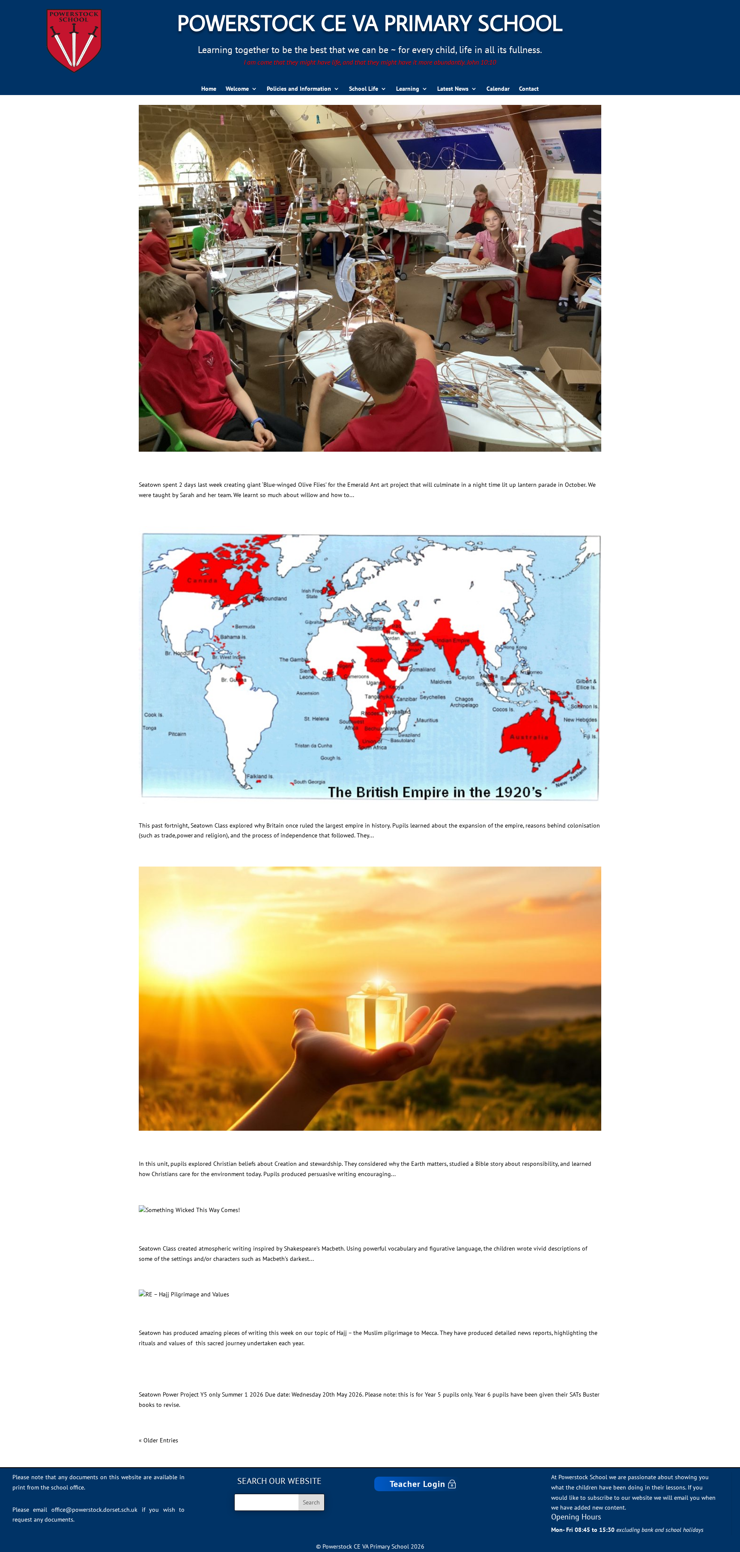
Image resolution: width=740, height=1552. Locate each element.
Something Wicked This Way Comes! (224, 1234)
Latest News (452, 89)
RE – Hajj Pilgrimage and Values (215, 1318)
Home (208, 89)
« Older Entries (158, 1440)
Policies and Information (299, 89)
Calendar (498, 89)
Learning (407, 89)
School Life (363, 89)
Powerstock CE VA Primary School (369, 22)
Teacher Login (417, 1483)
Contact (529, 89)
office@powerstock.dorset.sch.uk (94, 1509)
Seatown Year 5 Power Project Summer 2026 (244, 1380)
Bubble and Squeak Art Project (211, 470)
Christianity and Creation (198, 1149)
